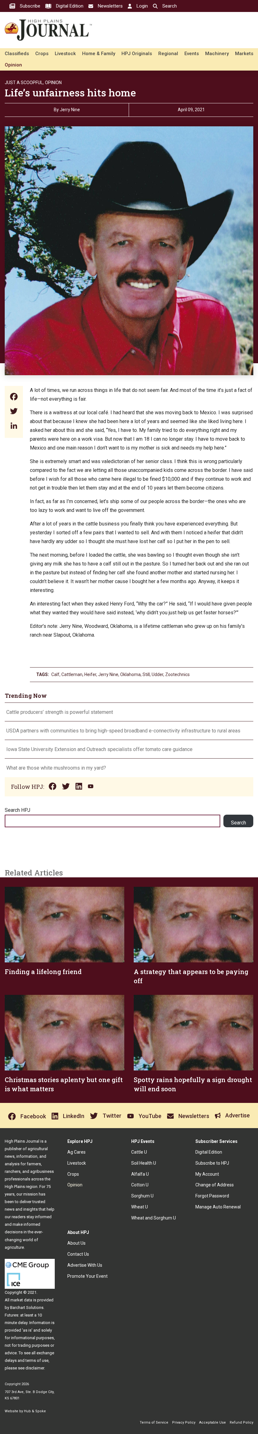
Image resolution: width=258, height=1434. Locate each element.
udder (157, 674)
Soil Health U (143, 1163)
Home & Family (98, 53)
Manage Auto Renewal (218, 1206)
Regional (168, 53)
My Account (207, 1174)
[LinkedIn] (14, 426)
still (146, 674)
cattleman (71, 674)
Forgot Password (212, 1195)
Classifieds (17, 53)
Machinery (217, 53)
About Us (76, 1243)
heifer (90, 674)
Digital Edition (208, 1152)
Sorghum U (142, 1195)
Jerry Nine (70, 109)
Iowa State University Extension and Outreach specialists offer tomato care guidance (99, 749)
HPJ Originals (136, 53)
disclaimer (34, 1368)
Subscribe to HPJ (212, 1163)
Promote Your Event (87, 1276)
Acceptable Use (212, 1422)
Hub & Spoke (35, 1411)
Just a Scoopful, (24, 82)
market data (21, 1300)
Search (238, 823)
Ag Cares (76, 1152)
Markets (244, 53)
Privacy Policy (183, 1422)
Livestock (65, 53)
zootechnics (177, 674)
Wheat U (139, 1206)
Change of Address (214, 1184)
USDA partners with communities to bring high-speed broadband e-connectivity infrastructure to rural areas (123, 731)
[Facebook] (14, 397)
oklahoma (130, 674)
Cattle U (139, 1152)
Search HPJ (17, 810)
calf (55, 674)
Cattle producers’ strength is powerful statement (59, 712)
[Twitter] (14, 412)
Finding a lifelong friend (43, 971)
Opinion (13, 65)
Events (191, 53)
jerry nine (108, 674)
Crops (41, 53)
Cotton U (140, 1184)
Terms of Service (154, 1422)
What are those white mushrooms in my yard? (56, 768)
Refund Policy (241, 1422)
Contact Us (78, 1254)
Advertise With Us (84, 1265)
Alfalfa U (140, 1174)
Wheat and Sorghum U (153, 1217)
